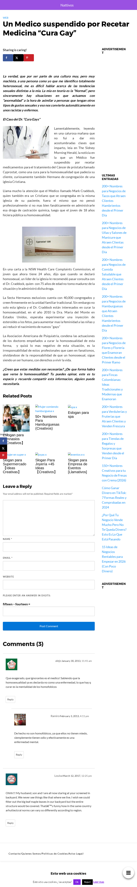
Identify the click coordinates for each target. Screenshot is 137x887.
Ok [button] (76, 882)
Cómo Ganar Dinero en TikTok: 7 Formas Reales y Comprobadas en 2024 (114, 497)
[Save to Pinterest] (29, 57)
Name (7, 539)
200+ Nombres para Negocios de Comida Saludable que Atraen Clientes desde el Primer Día (114, 274)
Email (7, 557)
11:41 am (87, 660)
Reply (10, 699)
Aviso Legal (75, 853)
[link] (128, 872)
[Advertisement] (114, 111)
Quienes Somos (31, 853)
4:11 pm (84, 716)
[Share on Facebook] (8, 57)
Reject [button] (87, 882)
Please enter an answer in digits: (27, 595)
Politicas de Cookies (55, 853)
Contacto (14, 853)
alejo (58, 660)
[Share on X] (18, 57)
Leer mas (98, 881)
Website (8, 576)
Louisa (58, 775)
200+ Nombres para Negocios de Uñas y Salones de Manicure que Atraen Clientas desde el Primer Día (114, 237)
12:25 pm (86, 775)
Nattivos (67, 5)
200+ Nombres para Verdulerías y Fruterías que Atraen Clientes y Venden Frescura (114, 416)
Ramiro (55, 716)
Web (5, 17)
